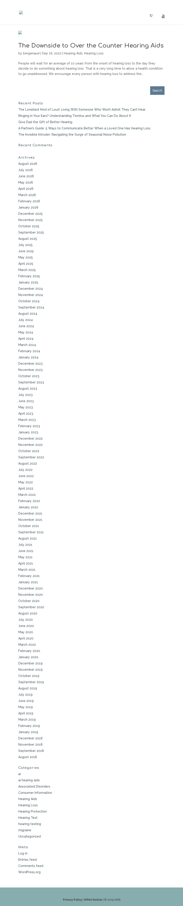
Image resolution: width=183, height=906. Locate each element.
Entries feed (27, 859)
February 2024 (29, 351)
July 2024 (25, 320)
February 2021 (29, 576)
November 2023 (30, 370)
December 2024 (30, 288)
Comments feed (30, 866)
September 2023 (31, 382)
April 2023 (25, 413)
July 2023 (25, 395)
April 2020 (25, 638)
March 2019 (27, 719)
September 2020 (31, 607)
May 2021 (25, 557)
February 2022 (29, 501)
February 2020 (29, 651)
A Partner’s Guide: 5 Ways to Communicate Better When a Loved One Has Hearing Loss (84, 128)
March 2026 (27, 195)
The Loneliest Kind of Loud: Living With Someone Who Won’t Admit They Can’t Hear (82, 109)
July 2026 (25, 170)
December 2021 (30, 513)
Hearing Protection (32, 811)
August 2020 (27, 613)
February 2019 (29, 726)
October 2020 (29, 601)
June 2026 (26, 176)
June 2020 (26, 626)
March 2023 (27, 420)
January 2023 (28, 432)
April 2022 (25, 488)
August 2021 (27, 538)
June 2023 (26, 401)
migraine (24, 830)
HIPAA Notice (93, 899)
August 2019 (27, 688)
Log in (22, 853)
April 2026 (25, 188)
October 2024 (29, 301)
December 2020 (30, 588)
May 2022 (25, 482)
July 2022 (25, 470)
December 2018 (30, 738)
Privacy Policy (72, 899)
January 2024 (28, 357)
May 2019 (25, 707)
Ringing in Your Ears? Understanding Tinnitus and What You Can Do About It (74, 116)
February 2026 (29, 201)
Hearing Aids (73, 53)
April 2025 (25, 263)
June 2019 (26, 701)
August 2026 (27, 163)
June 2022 (26, 476)
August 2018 (27, 757)
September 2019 (31, 682)
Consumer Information (35, 792)
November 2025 (30, 220)
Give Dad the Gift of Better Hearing (45, 122)
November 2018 (30, 744)
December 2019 (30, 663)
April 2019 (25, 713)
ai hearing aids (29, 780)
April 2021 (25, 563)
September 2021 (31, 532)
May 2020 (25, 632)
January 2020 (28, 657)
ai (19, 774)
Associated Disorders (34, 786)
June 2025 (26, 251)
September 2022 (31, 457)
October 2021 (28, 526)
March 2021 (26, 569)
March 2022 (27, 494)
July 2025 (25, 245)
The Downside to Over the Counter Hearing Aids (91, 45)
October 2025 (28, 226)
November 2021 (30, 519)
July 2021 (25, 544)
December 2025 (30, 213)
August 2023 (27, 388)
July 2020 (25, 619)
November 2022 (30, 445)
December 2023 (30, 363)
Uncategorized (29, 836)
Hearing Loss (94, 53)
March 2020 (27, 644)
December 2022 (30, 438)
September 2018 (31, 751)
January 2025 (28, 282)
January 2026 (28, 207)
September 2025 (31, 232)
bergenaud (31, 53)
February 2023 (29, 426)
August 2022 (27, 463)
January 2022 (28, 507)
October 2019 (28, 676)
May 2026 (25, 182)
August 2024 (27, 313)
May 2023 (25, 407)
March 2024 (27, 345)
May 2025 (25, 257)
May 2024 (25, 332)
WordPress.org (29, 872)
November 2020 (30, 594)
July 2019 (25, 694)
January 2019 (28, 732)
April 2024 (25, 338)
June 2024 (26, 326)
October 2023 (28, 376)
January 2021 (28, 582)
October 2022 (28, 451)
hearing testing (29, 824)
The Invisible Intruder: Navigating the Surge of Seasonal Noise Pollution (72, 134)
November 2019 (30, 669)
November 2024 (30, 295)
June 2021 (25, 551)
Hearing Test (27, 817)
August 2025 (27, 238)
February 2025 (29, 276)
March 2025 (27, 270)
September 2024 (31, 307)
